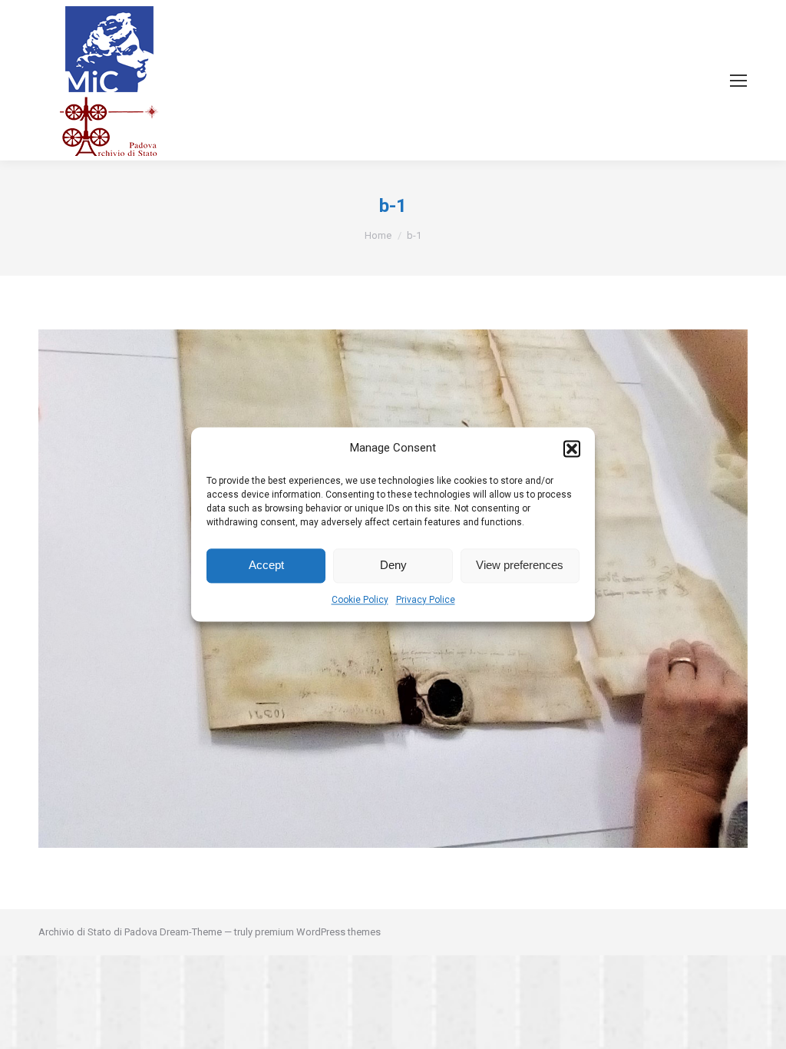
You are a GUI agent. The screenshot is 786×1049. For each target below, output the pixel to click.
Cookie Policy (360, 599)
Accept (266, 565)
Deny (393, 565)
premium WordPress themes (318, 932)
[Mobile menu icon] (738, 80)
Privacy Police (425, 599)
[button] (572, 448)
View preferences (519, 565)
